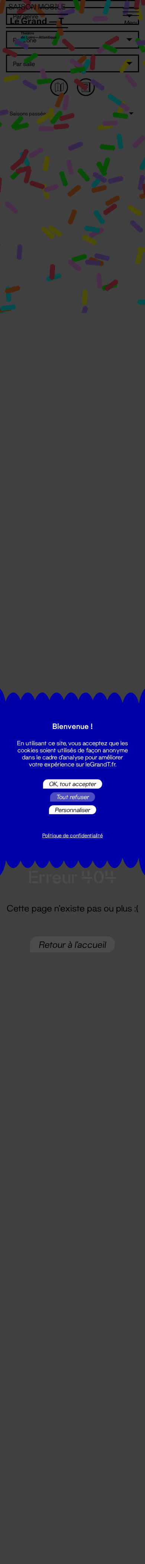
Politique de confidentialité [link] (72, 835)
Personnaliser (72, 809)
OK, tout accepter (72, 783)
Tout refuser (72, 796)
